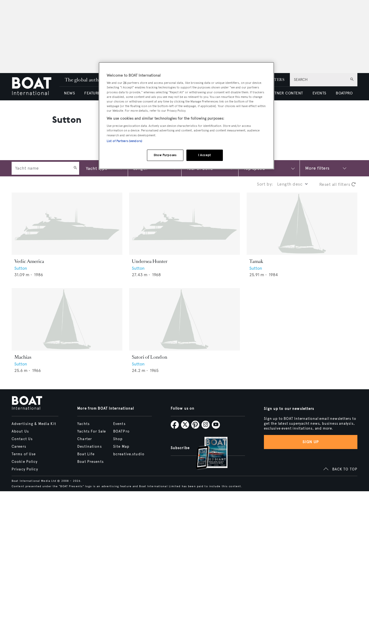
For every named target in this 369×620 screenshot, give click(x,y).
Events (119, 424)
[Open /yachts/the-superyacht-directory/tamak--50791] (302, 224)
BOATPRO (344, 93)
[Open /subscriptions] (207, 454)
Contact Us (22, 439)
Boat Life (86, 454)
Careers (19, 446)
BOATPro (121, 431)
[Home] (35, 86)
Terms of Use (24, 454)
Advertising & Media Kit (34, 424)
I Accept (204, 155)
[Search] (75, 168)
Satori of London (149, 357)
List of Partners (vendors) (124, 141)
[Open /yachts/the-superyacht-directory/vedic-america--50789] (67, 224)
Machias (22, 357)
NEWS (69, 93)
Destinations (89, 446)
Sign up (311, 442)
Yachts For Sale (91, 431)
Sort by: (265, 184)
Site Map (121, 446)
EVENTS (319, 93)
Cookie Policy (25, 462)
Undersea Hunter (149, 261)
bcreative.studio (129, 454)
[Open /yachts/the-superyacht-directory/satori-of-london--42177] (184, 319)
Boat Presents (90, 462)
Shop (118, 439)
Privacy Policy (25, 469)
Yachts (83, 424)
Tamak (256, 261)
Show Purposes (165, 155)
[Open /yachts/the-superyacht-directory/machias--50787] (67, 319)
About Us (20, 431)
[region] (186, 115)
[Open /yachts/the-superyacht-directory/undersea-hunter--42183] (184, 224)
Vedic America (29, 261)
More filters (317, 168)
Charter (84, 439)
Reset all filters (335, 184)
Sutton (20, 268)
